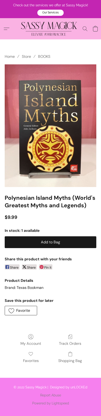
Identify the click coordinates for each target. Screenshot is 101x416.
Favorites (31, 360)
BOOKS (44, 56)
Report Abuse (50, 395)
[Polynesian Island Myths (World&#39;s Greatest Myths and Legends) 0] (50, 125)
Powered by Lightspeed (50, 403)
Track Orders (70, 343)
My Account (30, 343)
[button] (50, 13)
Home (10, 56)
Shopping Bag (70, 360)
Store (26, 56)
